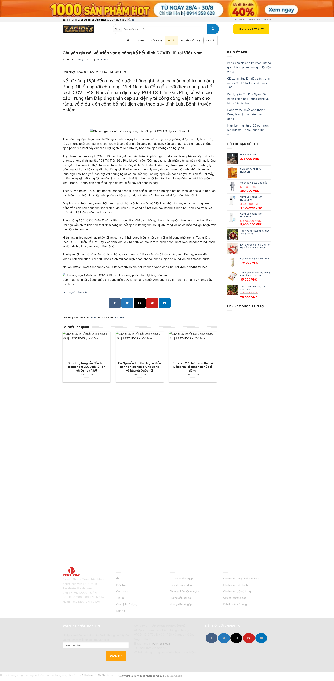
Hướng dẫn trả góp (181, 604)
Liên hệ (267, 19)
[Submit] (213, 29)
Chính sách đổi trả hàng (237, 591)
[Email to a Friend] (140, 303)
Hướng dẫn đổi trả (180, 598)
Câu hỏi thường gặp (181, 578)
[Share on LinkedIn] (164, 303)
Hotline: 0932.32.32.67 (98, 675)
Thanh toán (254, 19)
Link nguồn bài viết (75, 292)
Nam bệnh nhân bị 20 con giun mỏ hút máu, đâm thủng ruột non (248, 130)
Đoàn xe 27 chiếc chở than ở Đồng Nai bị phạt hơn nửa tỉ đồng (246, 114)
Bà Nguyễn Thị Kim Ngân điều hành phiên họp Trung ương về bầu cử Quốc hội (248, 98)
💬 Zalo (132, 19)
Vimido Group (173, 675)
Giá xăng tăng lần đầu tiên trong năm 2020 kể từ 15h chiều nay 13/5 (248, 83)
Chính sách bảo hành (235, 585)
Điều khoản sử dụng (181, 585)
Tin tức (93, 317)
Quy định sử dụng (126, 604)
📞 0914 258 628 (116, 19)
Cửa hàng (122, 591)
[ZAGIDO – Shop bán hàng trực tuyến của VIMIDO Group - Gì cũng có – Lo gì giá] (78, 29)
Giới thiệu (121, 585)
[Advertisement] (249, 430)
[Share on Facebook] (115, 303)
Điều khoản (239, 19)
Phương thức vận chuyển (184, 591)
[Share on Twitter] (127, 303)
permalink (119, 317)
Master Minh (102, 59)
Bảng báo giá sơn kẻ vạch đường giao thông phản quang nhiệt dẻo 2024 (249, 67)
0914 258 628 (161, 643)
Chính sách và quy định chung (241, 578)
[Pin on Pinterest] (152, 303)
